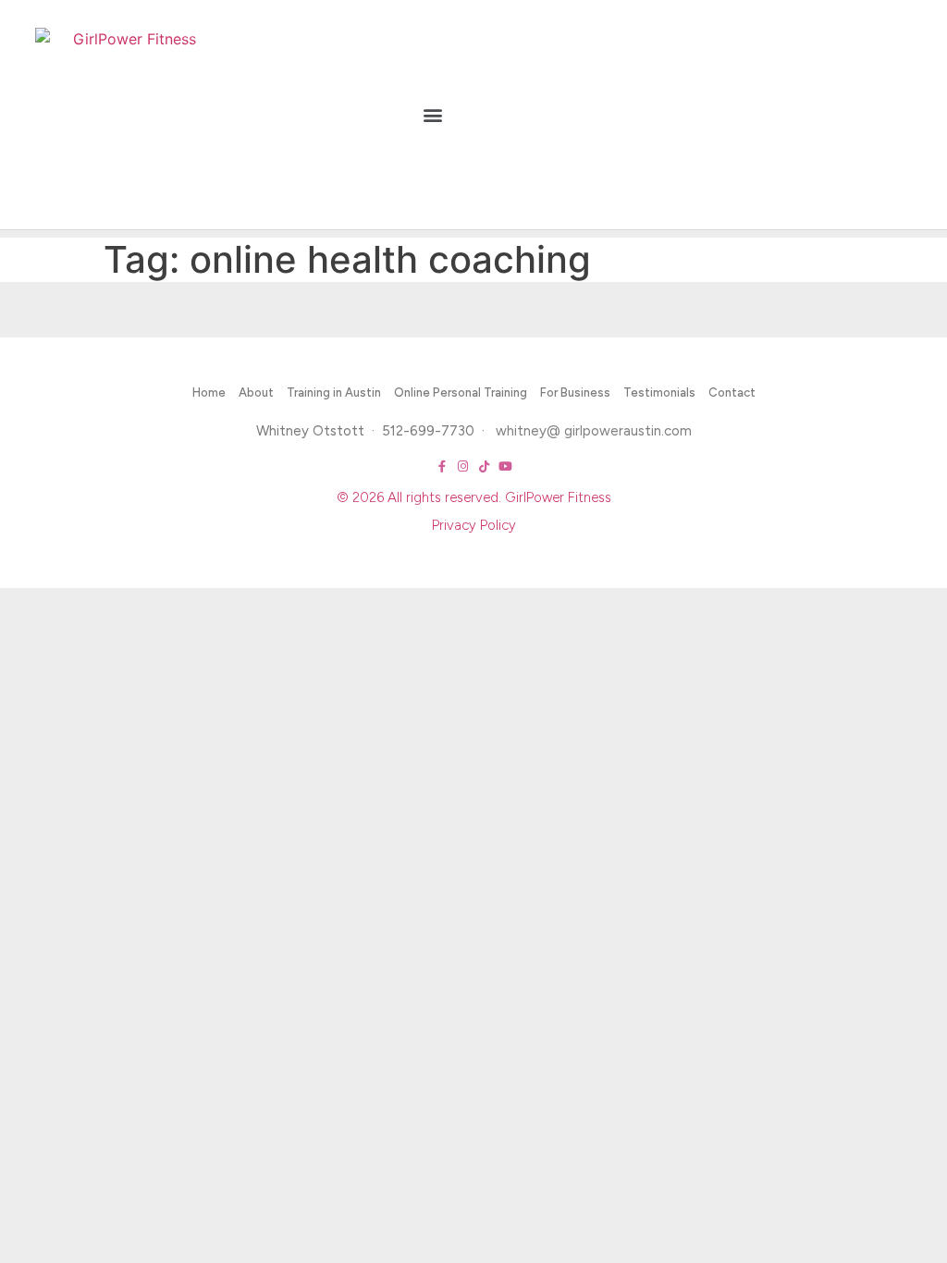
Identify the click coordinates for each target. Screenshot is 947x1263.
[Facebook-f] (442, 466)
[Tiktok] (484, 466)
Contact (732, 392)
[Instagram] (463, 466)
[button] (432, 115)
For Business (575, 392)
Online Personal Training (460, 392)
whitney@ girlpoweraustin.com (594, 431)
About (256, 392)
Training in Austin (334, 392)
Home (209, 392)
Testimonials (659, 392)
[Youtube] (505, 466)
